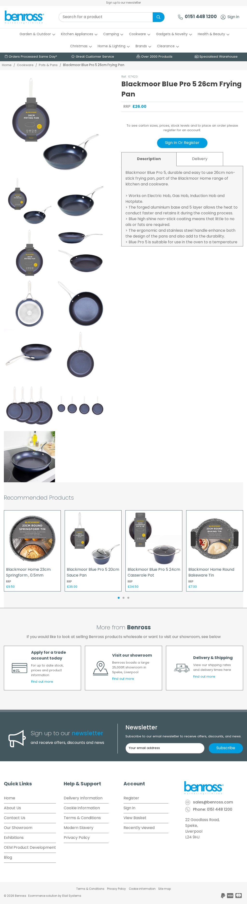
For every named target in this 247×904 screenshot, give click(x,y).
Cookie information (82, 808)
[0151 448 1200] (180, 17)
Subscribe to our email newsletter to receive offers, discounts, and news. (183, 736)
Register (131, 798)
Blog (8, 858)
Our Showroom (18, 828)
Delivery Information (83, 798)
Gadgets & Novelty (172, 34)
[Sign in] (223, 17)
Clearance (166, 46)
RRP (126, 107)
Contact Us (14, 818)
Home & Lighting (111, 46)
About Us (12, 808)
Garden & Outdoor (35, 34)
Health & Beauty (211, 34)
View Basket (135, 818)
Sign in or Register (182, 143)
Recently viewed (139, 828)
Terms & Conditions (82, 818)
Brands (141, 46)
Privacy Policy (77, 838)
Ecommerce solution (42, 896)
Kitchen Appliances (77, 34)
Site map (164, 889)
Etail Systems (71, 896)
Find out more (42, 681)
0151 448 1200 (201, 17)
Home (7, 65)
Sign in (233, 17)
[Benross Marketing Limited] (213, 788)
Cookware (137, 34)
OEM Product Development (30, 848)
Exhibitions (14, 838)
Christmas (79, 46)
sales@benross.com (213, 802)
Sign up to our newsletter (123, 2)
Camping (111, 34)
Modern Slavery (78, 828)
